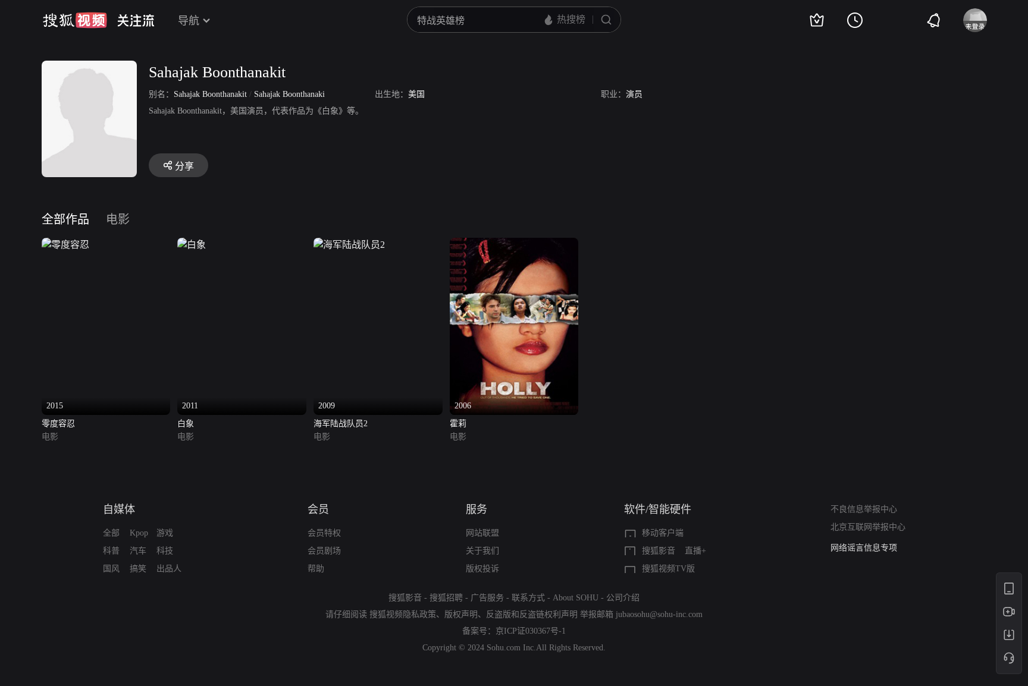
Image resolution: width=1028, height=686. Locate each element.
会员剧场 (324, 550)
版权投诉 (482, 568)
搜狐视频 (75, 20)
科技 (164, 550)
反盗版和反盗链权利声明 (532, 614)
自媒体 (119, 509)
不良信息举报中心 (863, 509)
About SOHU (575, 597)
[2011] (191, 245)
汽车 (138, 550)
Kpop (139, 532)
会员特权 (324, 532)
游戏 (164, 532)
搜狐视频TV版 (668, 568)
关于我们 (482, 550)
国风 (111, 568)
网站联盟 (482, 532)
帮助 (316, 568)
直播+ (695, 550)
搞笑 (138, 568)
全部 (111, 532)
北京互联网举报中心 (867, 527)
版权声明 (461, 614)
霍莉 (458, 423)
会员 (318, 509)
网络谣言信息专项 (863, 547)
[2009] (349, 245)
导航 (188, 20)
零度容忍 (58, 423)
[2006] (514, 245)
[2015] (65, 245)
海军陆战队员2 (341, 423)
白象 (185, 423)
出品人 (168, 568)
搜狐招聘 (446, 597)
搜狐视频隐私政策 (402, 614)
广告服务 (487, 597)
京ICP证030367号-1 (531, 631)
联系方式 (528, 597)
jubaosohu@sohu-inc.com (659, 614)
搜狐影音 (658, 550)
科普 (111, 550)
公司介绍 (623, 597)
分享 (184, 166)
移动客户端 (663, 532)
